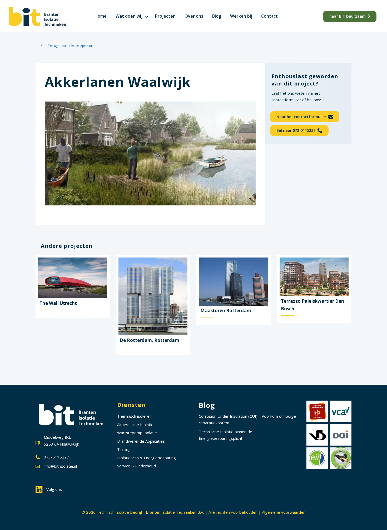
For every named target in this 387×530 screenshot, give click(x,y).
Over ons (194, 16)
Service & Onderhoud (136, 465)
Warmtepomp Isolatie (137, 432)
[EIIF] (317, 458)
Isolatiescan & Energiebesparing (146, 457)
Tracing (124, 449)
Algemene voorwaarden (283, 512)
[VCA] (340, 411)
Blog (216, 16)
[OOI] (340, 435)
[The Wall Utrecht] (73, 286)
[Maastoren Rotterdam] (233, 290)
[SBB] (317, 411)
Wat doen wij (129, 16)
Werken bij (241, 16)
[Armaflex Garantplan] (340, 458)
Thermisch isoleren (134, 416)
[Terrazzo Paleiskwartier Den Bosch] (314, 289)
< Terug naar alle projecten (67, 45)
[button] (146, 16)
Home (101, 16)
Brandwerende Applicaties (141, 441)
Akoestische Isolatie (135, 424)
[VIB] (317, 435)
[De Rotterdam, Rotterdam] (153, 305)
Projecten (165, 16)
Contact (269, 16)
